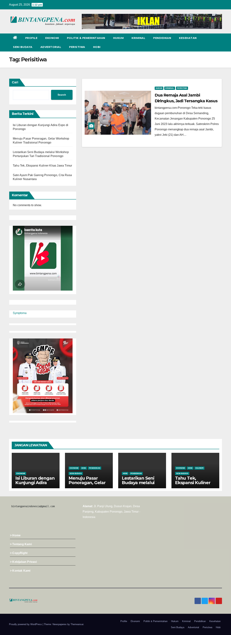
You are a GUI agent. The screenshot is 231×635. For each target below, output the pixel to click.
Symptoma (20, 313)
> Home (15, 535)
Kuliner (199, 468)
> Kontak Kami (20, 570)
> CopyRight (18, 553)
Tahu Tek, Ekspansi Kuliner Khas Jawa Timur (42, 165)
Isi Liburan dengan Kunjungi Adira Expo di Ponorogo (35, 482)
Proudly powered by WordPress (26, 624)
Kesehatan (188, 38)
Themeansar (77, 624)
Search (62, 94)
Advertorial (50, 47)
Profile (31, 38)
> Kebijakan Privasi (23, 561)
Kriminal (138, 38)
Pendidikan (162, 38)
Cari (15, 82)
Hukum (118, 38)
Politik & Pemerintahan (86, 38)
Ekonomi (52, 38)
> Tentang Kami (21, 544)
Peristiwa (77, 47)
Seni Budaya (22, 47)
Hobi (97, 47)
